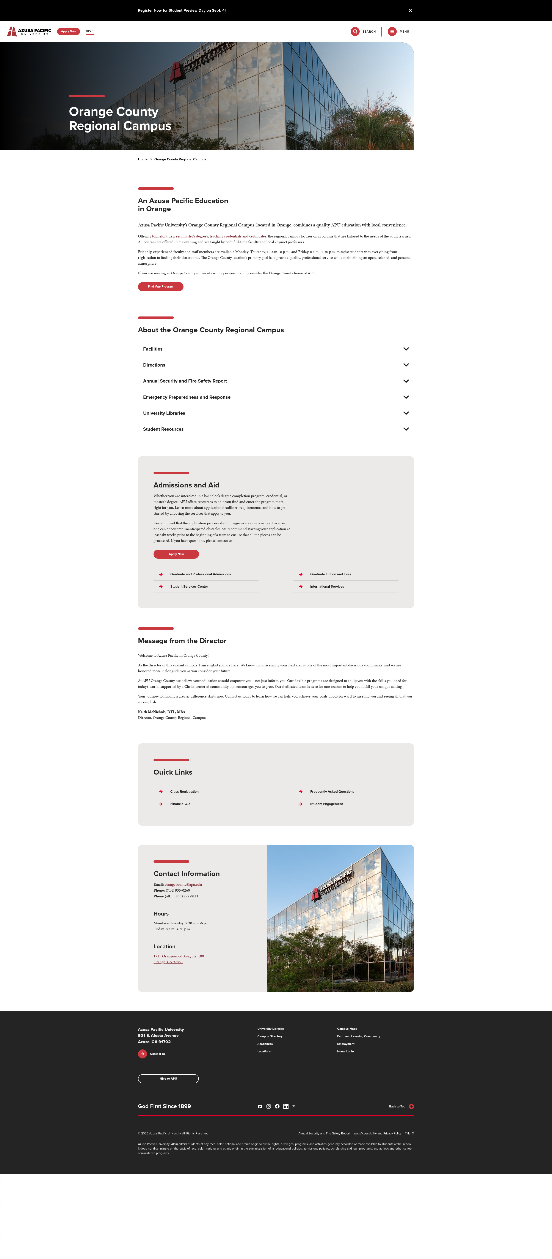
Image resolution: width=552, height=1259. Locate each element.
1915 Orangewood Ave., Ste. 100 (179, 956)
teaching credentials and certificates (238, 236)
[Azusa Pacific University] (29, 31)
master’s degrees (195, 236)
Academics (265, 1044)
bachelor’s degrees (166, 236)
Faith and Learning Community (358, 1036)
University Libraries (164, 413)
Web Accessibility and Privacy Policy (377, 1133)
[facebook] (277, 1106)
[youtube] (260, 1106)
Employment (345, 1044)
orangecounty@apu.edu (183, 884)
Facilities (153, 349)
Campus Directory (269, 1036)
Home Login (345, 1051)
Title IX (409, 1133)
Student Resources (163, 429)
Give (90, 31)
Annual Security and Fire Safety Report (185, 380)
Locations (264, 1051)
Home (142, 159)
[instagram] (268, 1106)
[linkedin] (286, 1106)
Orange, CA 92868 (168, 962)
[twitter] (294, 1106)
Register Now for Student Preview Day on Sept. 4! (182, 10)
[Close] (410, 10)
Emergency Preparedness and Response (187, 397)
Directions (154, 365)
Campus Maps (347, 1028)
